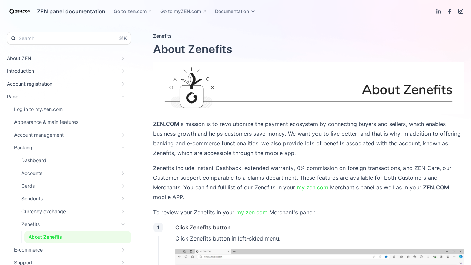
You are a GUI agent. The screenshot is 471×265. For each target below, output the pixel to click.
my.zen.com (312, 187)
